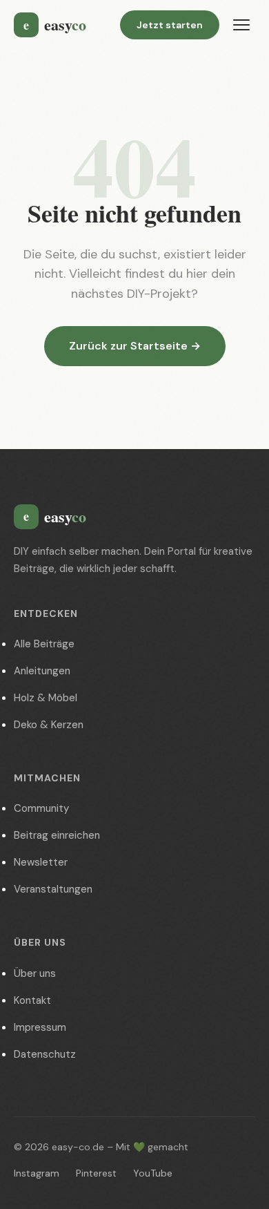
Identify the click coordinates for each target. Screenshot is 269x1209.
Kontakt (32, 1000)
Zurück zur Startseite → (135, 346)
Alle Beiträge (44, 644)
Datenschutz (45, 1054)
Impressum (40, 1027)
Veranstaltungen (53, 889)
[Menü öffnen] (241, 25)
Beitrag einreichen (57, 835)
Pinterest (96, 1173)
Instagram (36, 1173)
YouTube (152, 1173)
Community (41, 808)
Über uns (35, 973)
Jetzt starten (170, 25)
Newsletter (41, 862)
